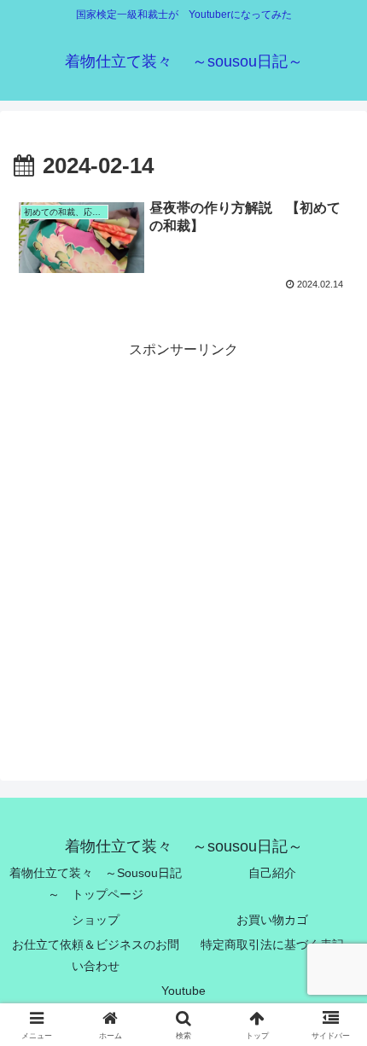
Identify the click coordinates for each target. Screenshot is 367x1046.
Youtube (183, 990)
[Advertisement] (183, 545)
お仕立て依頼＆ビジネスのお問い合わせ (95, 955)
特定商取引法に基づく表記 (272, 944)
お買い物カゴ (272, 920)
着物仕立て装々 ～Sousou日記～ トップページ (95, 883)
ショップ (95, 920)
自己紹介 (272, 873)
